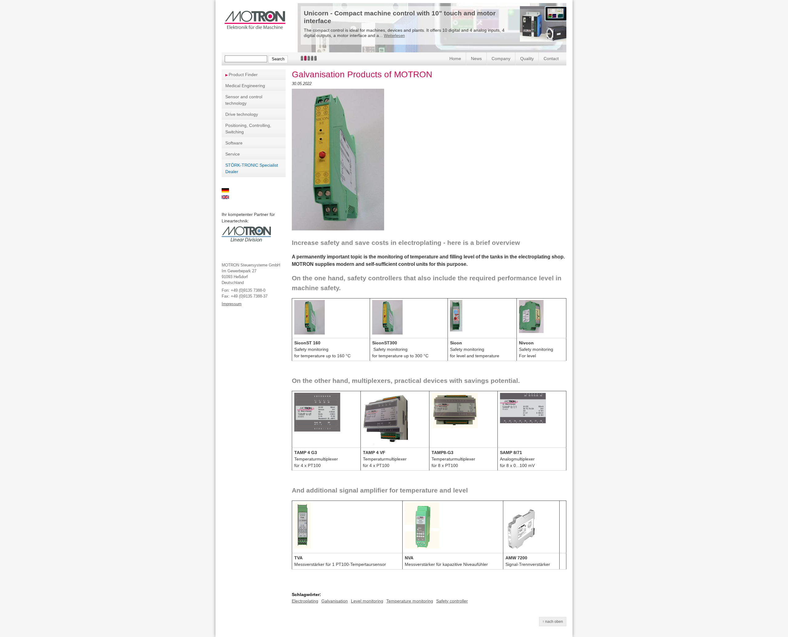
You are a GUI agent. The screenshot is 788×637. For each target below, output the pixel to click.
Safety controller (452, 600)
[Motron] (255, 26)
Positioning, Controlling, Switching (248, 128)
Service (232, 154)
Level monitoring (367, 600)
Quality (527, 58)
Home (455, 58)
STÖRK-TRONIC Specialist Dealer (251, 168)
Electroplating (305, 600)
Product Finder (243, 74)
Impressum (232, 304)
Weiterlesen (394, 36)
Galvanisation (334, 600)
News (476, 58)
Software (234, 142)
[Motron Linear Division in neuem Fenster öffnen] (246, 241)
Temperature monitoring (409, 600)
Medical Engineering (245, 85)
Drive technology (241, 114)
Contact (551, 58)
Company (501, 58)
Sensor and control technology (243, 100)
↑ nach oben (552, 621)
